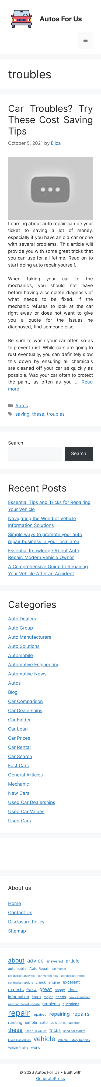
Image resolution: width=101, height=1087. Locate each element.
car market (59, 969)
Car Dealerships (25, 710)
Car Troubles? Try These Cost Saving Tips (50, 120)
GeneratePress (50, 1078)
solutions (58, 1022)
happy (60, 990)
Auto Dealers (22, 618)
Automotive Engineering (34, 664)
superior (74, 1023)
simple (31, 1022)
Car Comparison (25, 701)
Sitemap (17, 931)
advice (35, 960)
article (72, 961)
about (16, 960)
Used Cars (19, 820)
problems (51, 1003)
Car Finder (19, 719)
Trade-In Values (36, 1031)
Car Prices (19, 738)
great (45, 989)
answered (54, 961)
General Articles (25, 775)
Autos (21, 405)
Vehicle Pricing (18, 1047)
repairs (80, 1014)
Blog (13, 692)
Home (14, 903)
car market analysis (21, 976)
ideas (73, 989)
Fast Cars (18, 765)
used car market (74, 1031)
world (35, 1047)
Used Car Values (26, 811)
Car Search (20, 756)
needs (60, 997)
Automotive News (27, 674)
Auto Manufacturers (29, 637)
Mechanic (18, 784)
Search (15, 443)
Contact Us (20, 912)
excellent (71, 982)
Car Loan (18, 729)
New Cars (18, 793)
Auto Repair (39, 968)
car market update (20, 982)
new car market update (24, 1004)
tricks (55, 1030)
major (48, 997)
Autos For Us (61, 19)
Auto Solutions (24, 646)
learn (36, 996)
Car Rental (19, 747)
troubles (56, 414)
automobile (17, 968)
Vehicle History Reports (74, 1040)
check (41, 982)
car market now (47, 976)
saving (22, 414)
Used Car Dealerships (31, 802)
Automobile (20, 655)
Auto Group (20, 628)
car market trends (73, 976)
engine (54, 982)
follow (31, 990)
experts (16, 989)
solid (44, 1022)
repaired (40, 1014)
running (15, 1022)
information (18, 996)
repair (19, 1013)
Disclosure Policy (26, 921)
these (38, 414)
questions (70, 1004)
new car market (79, 997)
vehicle (44, 1039)
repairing (59, 1014)
